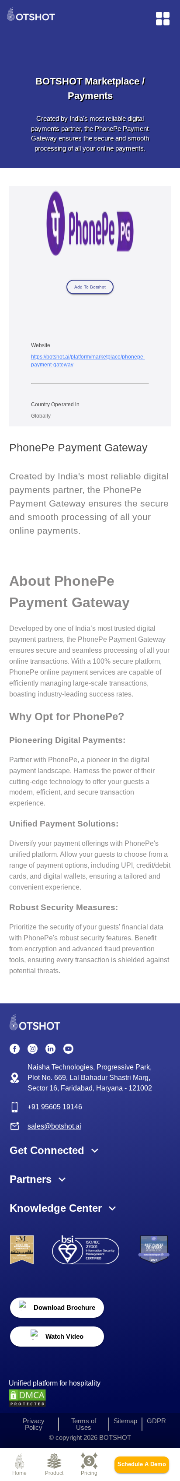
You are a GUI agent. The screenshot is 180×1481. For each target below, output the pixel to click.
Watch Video (64, 1336)
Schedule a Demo (142, 1464)
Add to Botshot (90, 287)
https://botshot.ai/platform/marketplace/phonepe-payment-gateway (88, 361)
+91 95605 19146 (55, 1107)
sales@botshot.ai (54, 1126)
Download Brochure (64, 1307)
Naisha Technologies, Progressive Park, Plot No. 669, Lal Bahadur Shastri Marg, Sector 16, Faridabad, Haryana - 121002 (90, 1077)
